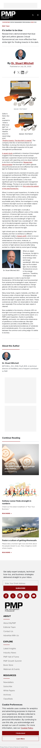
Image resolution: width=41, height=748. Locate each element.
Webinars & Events (11, 669)
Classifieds (8, 699)
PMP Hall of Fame (11, 657)
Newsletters (8, 682)
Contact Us (8, 631)
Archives (7, 695)
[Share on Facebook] (14, 72)
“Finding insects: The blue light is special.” (17, 140)
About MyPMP (9, 623)
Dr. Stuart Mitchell (22, 63)
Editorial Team (9, 627)
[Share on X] (18, 72)
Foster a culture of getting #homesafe (19, 540)
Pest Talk (5, 26)
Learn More (20, 739)
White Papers (9, 690)
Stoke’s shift (21, 236)
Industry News (9, 653)
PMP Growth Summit (12, 661)
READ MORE (6, 513)
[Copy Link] (26, 72)
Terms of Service (14, 747)
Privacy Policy (4, 747)
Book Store (8, 665)
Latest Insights (9, 648)
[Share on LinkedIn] (22, 72)
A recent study (7, 153)
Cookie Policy (27, 728)
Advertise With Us (11, 635)
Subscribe (20, 588)
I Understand (20, 733)
